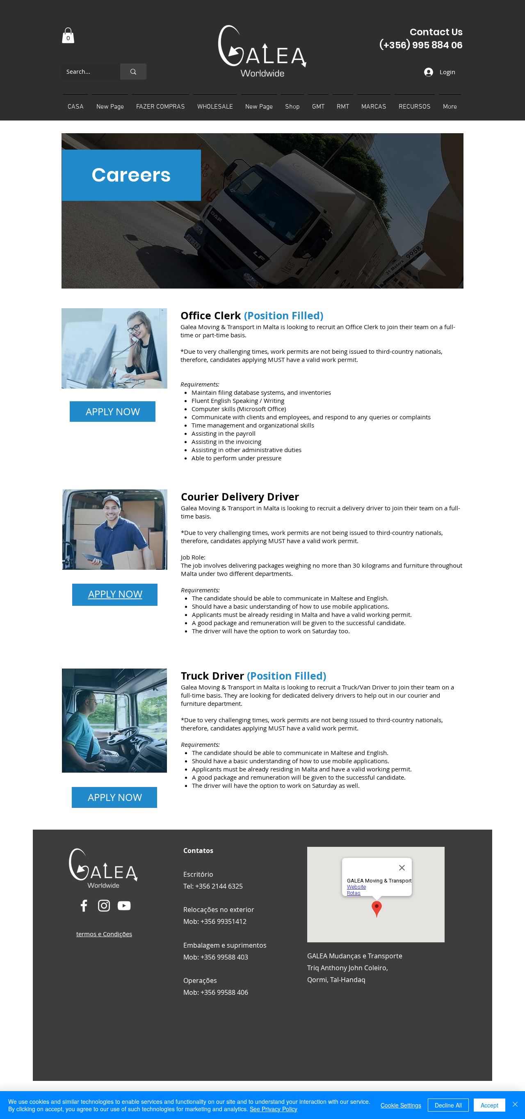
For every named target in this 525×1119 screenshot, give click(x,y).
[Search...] (133, 72)
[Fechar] (515, 1105)
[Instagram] (104, 906)
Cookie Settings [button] (401, 1105)
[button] (68, 35)
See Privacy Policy (273, 1109)
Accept (489, 1105)
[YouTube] (124, 906)
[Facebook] (84, 906)
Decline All (448, 1105)
